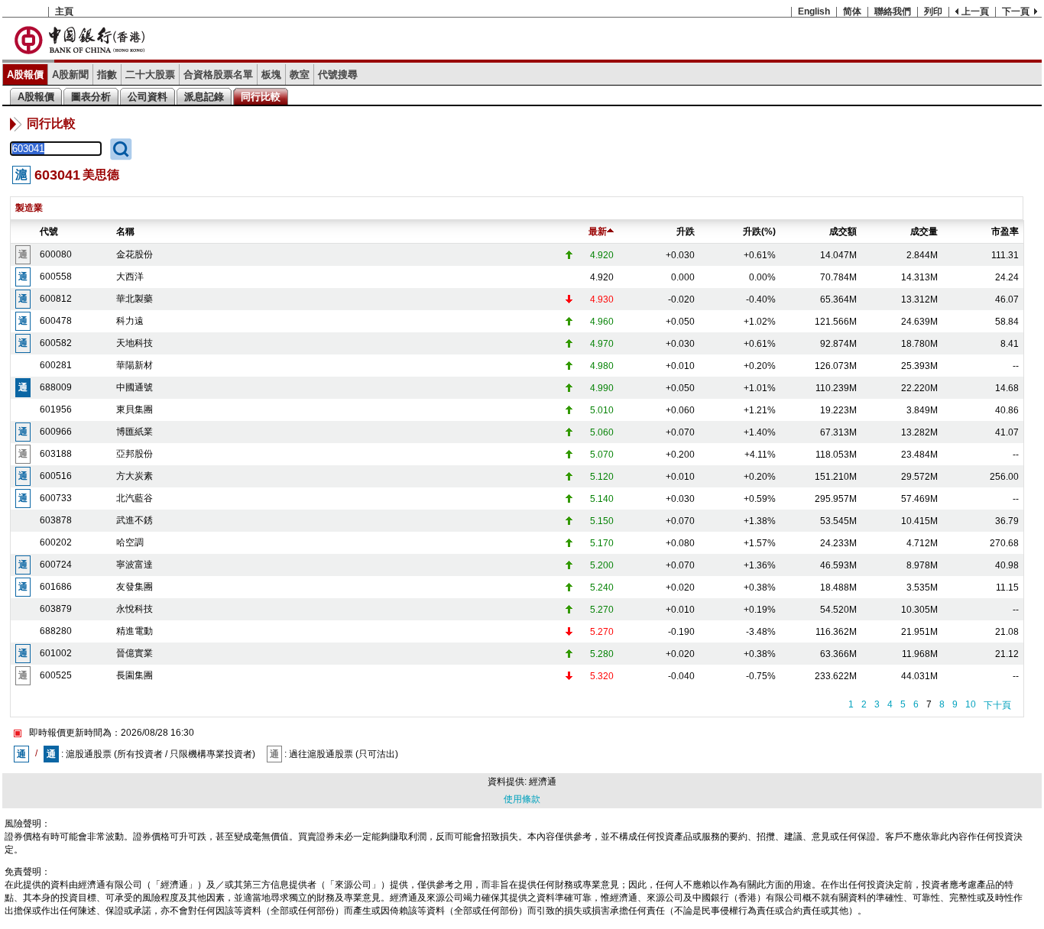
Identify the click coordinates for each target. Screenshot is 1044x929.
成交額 (843, 231)
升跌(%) (759, 231)
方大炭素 (134, 476)
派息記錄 (204, 96)
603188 (56, 453)
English (814, 11)
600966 (56, 431)
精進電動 (134, 631)
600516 (56, 476)
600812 (56, 298)
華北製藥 (134, 298)
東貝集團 (134, 409)
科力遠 (130, 321)
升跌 (685, 231)
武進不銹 (134, 520)
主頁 (64, 11)
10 (970, 704)
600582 (56, 343)
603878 (56, 520)
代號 (49, 231)
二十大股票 (150, 74)
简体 (852, 11)
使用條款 (522, 799)
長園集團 (134, 675)
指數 (107, 74)
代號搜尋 (338, 74)
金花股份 (134, 254)
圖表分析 (91, 96)
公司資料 (147, 96)
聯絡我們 (892, 11)
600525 (56, 675)
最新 (597, 231)
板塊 (271, 74)
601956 (56, 409)
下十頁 (997, 705)
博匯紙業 (134, 431)
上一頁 (975, 11)
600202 (56, 542)
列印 (933, 11)
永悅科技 (134, 609)
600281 (56, 365)
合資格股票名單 (218, 74)
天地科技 (134, 343)
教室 (300, 74)
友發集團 (134, 586)
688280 (56, 631)
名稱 (125, 231)
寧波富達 (134, 564)
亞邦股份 (134, 453)
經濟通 (542, 781)
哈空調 (130, 542)
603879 (56, 609)
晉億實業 (134, 653)
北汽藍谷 (134, 498)
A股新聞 (70, 74)
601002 (56, 653)
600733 (56, 498)
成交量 (924, 231)
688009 (56, 387)
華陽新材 (134, 365)
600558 (56, 276)
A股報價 (25, 74)
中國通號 (134, 387)
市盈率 (1005, 231)
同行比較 (260, 96)
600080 (56, 254)
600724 (56, 564)
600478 (56, 321)
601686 (56, 586)
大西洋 (130, 276)
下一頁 (1015, 11)
